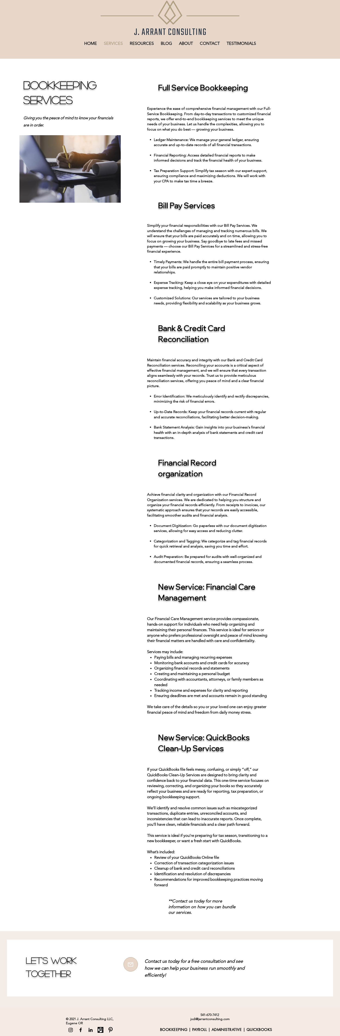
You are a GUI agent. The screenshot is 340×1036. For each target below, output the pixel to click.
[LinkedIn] (90, 1030)
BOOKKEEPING (173, 1029)
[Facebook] (80, 1030)
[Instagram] (71, 1030)
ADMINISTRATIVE (227, 1029)
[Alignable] (100, 1030)
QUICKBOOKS (259, 1029)
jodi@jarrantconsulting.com (210, 1019)
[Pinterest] (110, 1030)
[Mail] (131, 964)
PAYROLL (199, 1029)
